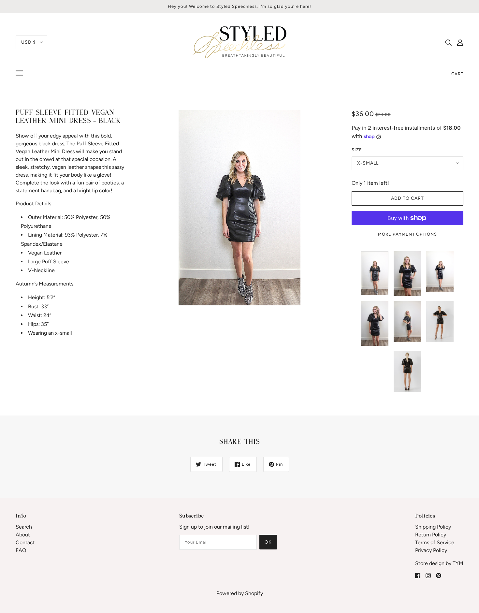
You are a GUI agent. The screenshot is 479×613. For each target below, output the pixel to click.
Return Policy (430, 535)
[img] (448, 42)
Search (24, 527)
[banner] (239, 42)
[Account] (460, 42)
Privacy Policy (431, 550)
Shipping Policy (433, 527)
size (357, 149)
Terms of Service (434, 542)
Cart (457, 73)
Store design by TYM (439, 563)
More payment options (407, 234)
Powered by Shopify (239, 593)
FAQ (21, 550)
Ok (268, 542)
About (23, 535)
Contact (25, 542)
